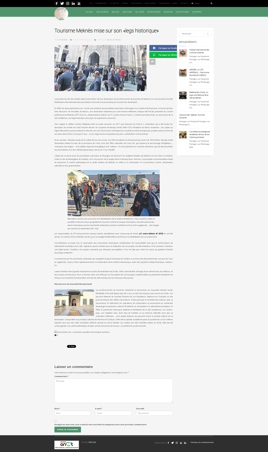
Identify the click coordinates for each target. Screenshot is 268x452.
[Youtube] (79, 3)
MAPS (175, 3)
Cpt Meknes (63, 40)
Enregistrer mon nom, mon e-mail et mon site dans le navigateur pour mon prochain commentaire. (100, 424)
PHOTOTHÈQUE (150, 3)
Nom (57, 408)
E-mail (98, 408)
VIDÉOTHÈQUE (164, 3)
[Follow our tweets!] (172, 443)
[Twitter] (62, 3)
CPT (90, 3)
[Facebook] (56, 3)
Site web (140, 408)
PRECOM (92, 442)
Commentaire (61, 376)
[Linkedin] (73, 3)
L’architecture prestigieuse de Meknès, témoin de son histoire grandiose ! (199, 134)
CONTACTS (184, 3)
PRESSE (125, 3)
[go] (207, 34)
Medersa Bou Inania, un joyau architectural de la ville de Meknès (198, 95)
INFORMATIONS (101, 3)
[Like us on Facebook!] (168, 443)
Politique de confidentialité (202, 442)
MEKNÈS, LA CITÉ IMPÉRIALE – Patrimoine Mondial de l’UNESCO (199, 72)
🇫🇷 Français (195, 3)
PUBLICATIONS (136, 3)
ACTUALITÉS (114, 3)
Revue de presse (114, 40)
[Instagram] (68, 3)
